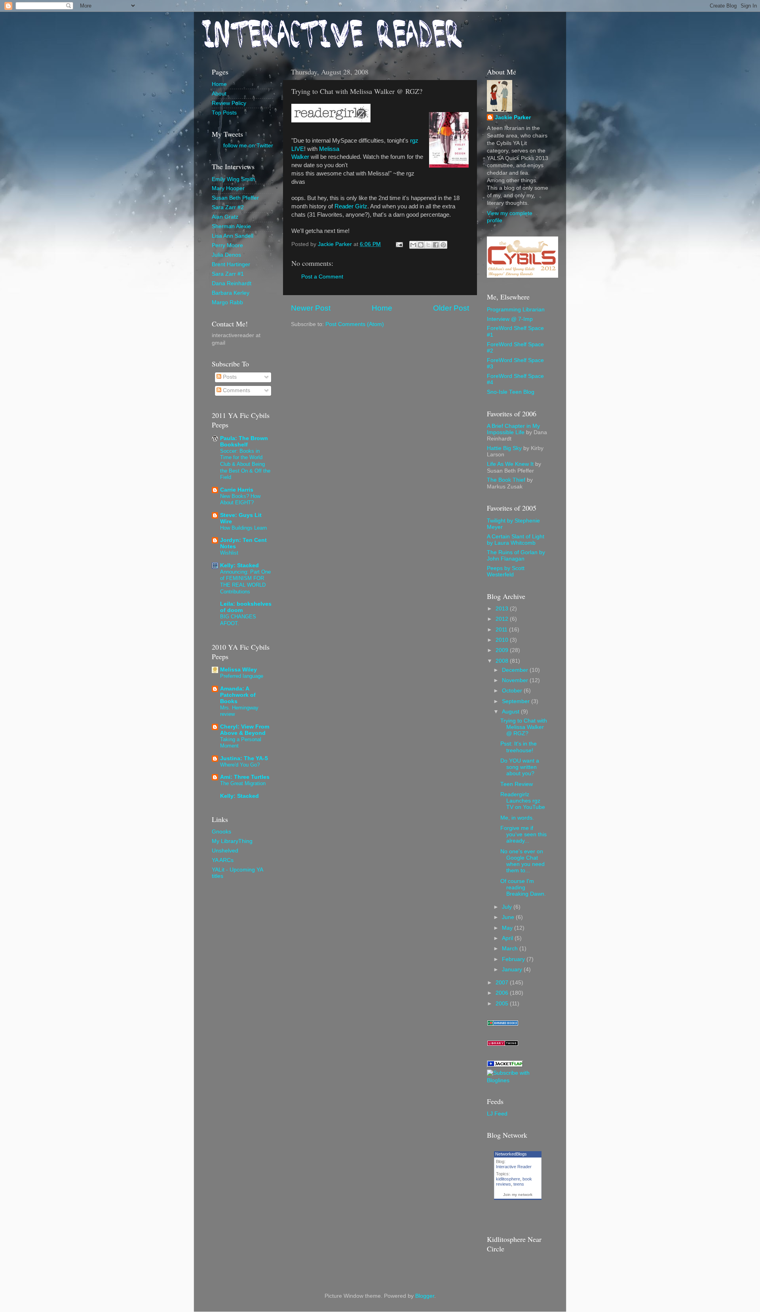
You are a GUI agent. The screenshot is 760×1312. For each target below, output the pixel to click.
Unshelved (225, 851)
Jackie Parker (513, 117)
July (507, 907)
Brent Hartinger (231, 264)
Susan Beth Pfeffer (235, 198)
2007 (503, 983)
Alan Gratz (225, 217)
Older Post (451, 308)
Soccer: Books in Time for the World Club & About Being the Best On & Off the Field (245, 464)
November (516, 680)
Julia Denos (226, 255)
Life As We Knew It (510, 464)
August (511, 712)
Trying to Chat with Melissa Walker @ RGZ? (523, 727)
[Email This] (413, 245)
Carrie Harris (236, 490)
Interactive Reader (514, 1166)
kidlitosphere (508, 1179)
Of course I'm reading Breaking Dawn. (523, 887)
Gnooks (221, 832)
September (516, 701)
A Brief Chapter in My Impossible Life (513, 429)
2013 (503, 609)
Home (382, 308)
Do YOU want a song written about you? (519, 767)
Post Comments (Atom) (354, 324)
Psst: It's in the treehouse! (518, 747)
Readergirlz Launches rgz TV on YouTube (522, 800)
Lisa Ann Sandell (232, 236)
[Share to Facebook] (436, 245)
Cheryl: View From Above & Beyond (244, 730)
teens (518, 1184)
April (508, 938)
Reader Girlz (350, 206)
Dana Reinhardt (231, 283)
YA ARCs (223, 860)
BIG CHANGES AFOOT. (238, 620)
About (219, 94)
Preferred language (241, 676)
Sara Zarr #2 (228, 207)
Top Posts (224, 113)
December (516, 670)
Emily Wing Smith (233, 179)
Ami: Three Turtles (245, 777)
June (509, 917)
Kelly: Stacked (239, 565)
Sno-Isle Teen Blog (510, 392)
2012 (503, 619)
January (513, 970)
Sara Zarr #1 (228, 274)
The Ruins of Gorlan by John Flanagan (516, 555)
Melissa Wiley (238, 670)
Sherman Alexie (231, 226)
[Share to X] (428, 245)
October (513, 691)
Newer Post (311, 308)
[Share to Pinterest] (443, 245)
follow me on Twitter (248, 146)
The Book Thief (506, 480)
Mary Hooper (228, 188)
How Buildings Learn (243, 528)
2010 (503, 640)
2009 (503, 650)
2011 (502, 630)
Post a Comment (322, 277)
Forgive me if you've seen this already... (523, 834)
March (510, 949)
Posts (229, 377)
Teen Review (516, 784)
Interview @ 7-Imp (510, 319)
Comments (235, 390)
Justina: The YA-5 (244, 758)
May (508, 928)
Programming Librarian (516, 310)
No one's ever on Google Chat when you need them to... (522, 861)
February (514, 959)
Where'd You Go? (240, 765)
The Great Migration (243, 783)
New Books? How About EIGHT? (240, 499)
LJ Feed (497, 1114)
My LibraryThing (232, 841)
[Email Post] (399, 244)
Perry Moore (227, 245)
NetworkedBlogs (511, 1154)
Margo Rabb (227, 302)
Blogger (424, 1296)
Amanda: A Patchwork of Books (238, 695)
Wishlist (229, 553)
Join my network (517, 1194)
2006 (503, 993)
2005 (503, 1004)
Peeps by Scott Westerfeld (505, 571)
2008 (503, 661)
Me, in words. (517, 818)
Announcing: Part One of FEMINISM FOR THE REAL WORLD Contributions (245, 582)
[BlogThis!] (421, 245)
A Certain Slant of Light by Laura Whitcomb (515, 540)
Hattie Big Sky (504, 448)
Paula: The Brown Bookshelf (244, 441)
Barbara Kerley (230, 293)
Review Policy (229, 103)
